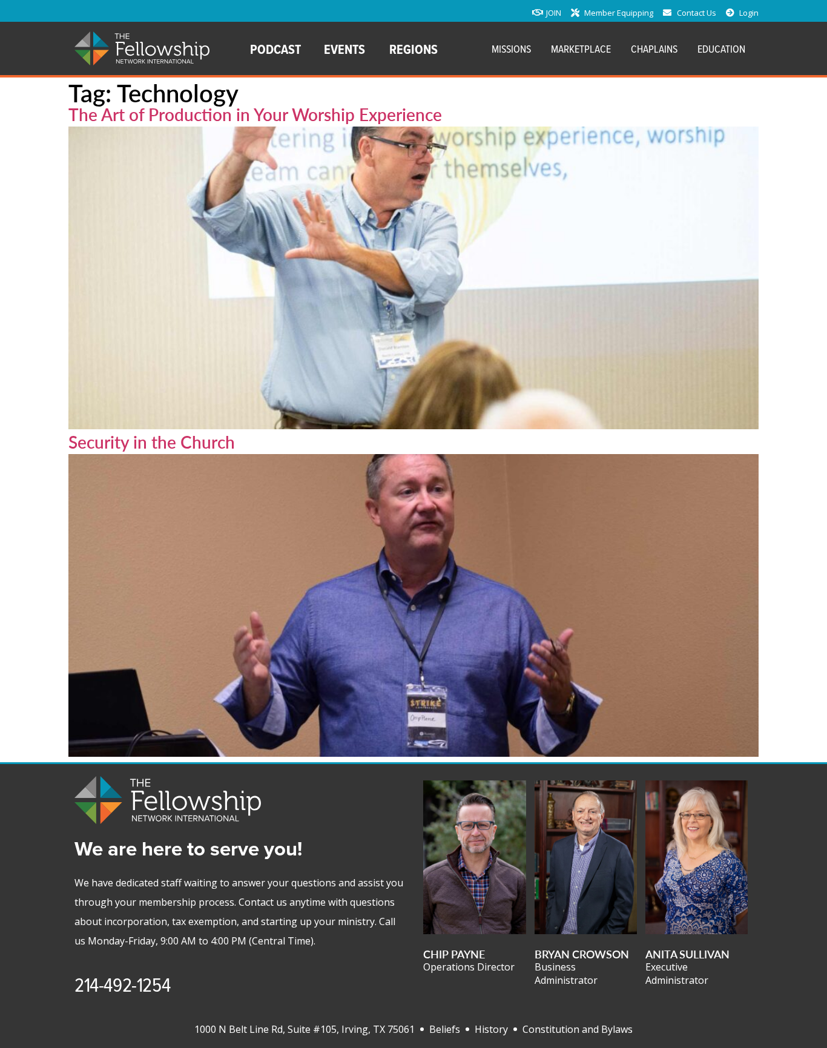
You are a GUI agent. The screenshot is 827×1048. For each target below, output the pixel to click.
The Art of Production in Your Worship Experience (255, 114)
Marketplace (581, 48)
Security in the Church (151, 441)
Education (721, 48)
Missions (511, 48)
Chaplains (654, 48)
